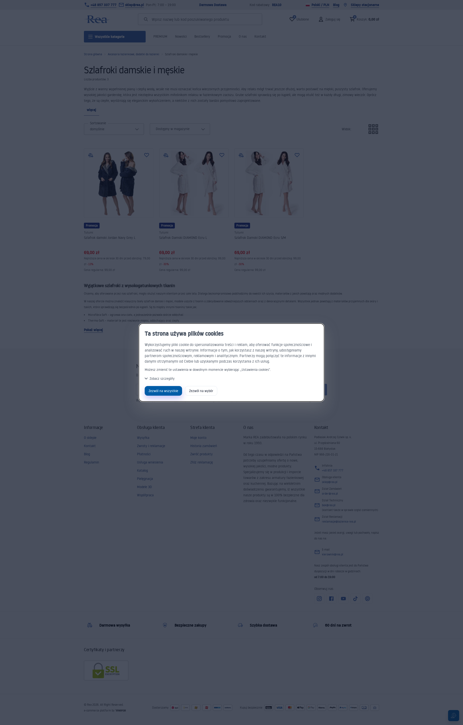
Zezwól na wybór (201, 390)
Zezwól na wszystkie (163, 390)
